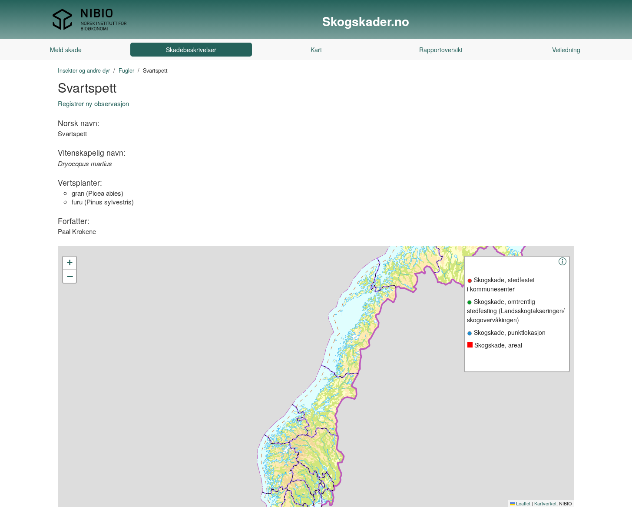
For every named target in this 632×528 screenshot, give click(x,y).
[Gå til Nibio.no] (89, 18)
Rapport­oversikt (441, 49)
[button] (69, 263)
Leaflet (522, 503)
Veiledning (566, 49)
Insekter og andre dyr (84, 70)
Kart (316, 49)
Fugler (126, 70)
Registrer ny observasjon (93, 103)
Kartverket (545, 503)
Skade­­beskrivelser (191, 49)
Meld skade (66, 49)
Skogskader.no (365, 21)
